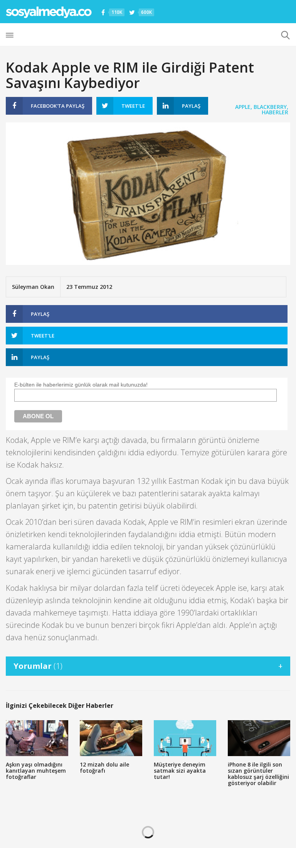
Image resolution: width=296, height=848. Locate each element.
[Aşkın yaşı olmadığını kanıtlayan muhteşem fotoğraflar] (37, 738)
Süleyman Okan (33, 286)
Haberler (275, 112)
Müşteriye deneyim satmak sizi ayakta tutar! (180, 770)
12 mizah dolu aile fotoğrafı (104, 767)
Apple (243, 106)
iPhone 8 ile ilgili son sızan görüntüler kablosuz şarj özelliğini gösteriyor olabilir (258, 774)
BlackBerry (270, 106)
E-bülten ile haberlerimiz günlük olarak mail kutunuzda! (81, 385)
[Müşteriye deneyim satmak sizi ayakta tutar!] (185, 738)
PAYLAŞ (57, 105)
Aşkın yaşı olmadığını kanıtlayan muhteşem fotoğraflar (36, 770)
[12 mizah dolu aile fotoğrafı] (111, 738)
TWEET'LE (133, 105)
